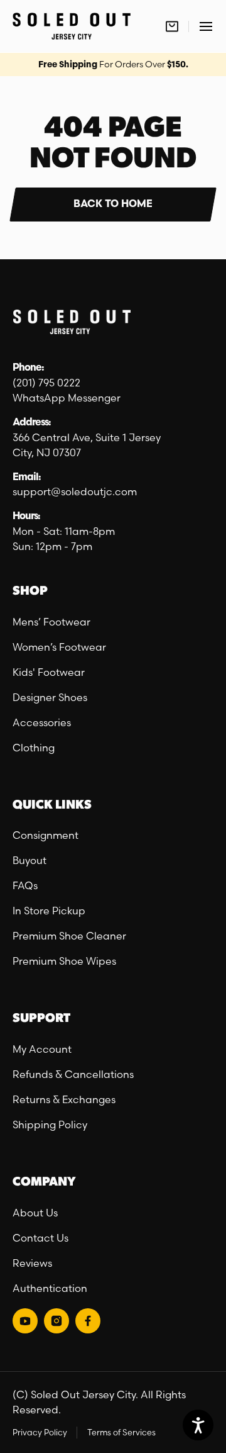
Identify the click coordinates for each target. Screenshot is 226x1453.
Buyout (29, 860)
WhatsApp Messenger (67, 397)
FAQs (25, 885)
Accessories (42, 722)
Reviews (32, 1263)
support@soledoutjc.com (75, 491)
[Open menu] (205, 26)
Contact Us (40, 1237)
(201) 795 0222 (46, 382)
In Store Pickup (49, 910)
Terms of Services (121, 1432)
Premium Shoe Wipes (64, 961)
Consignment (45, 835)
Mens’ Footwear (51, 621)
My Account (42, 1049)
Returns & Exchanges (64, 1099)
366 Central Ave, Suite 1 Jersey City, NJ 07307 (87, 445)
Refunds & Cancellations (73, 1074)
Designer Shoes (50, 697)
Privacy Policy (40, 1432)
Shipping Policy (50, 1124)
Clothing (34, 747)
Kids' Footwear (49, 672)
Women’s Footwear (59, 647)
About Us (35, 1212)
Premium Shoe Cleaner (69, 935)
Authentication (50, 1288)
